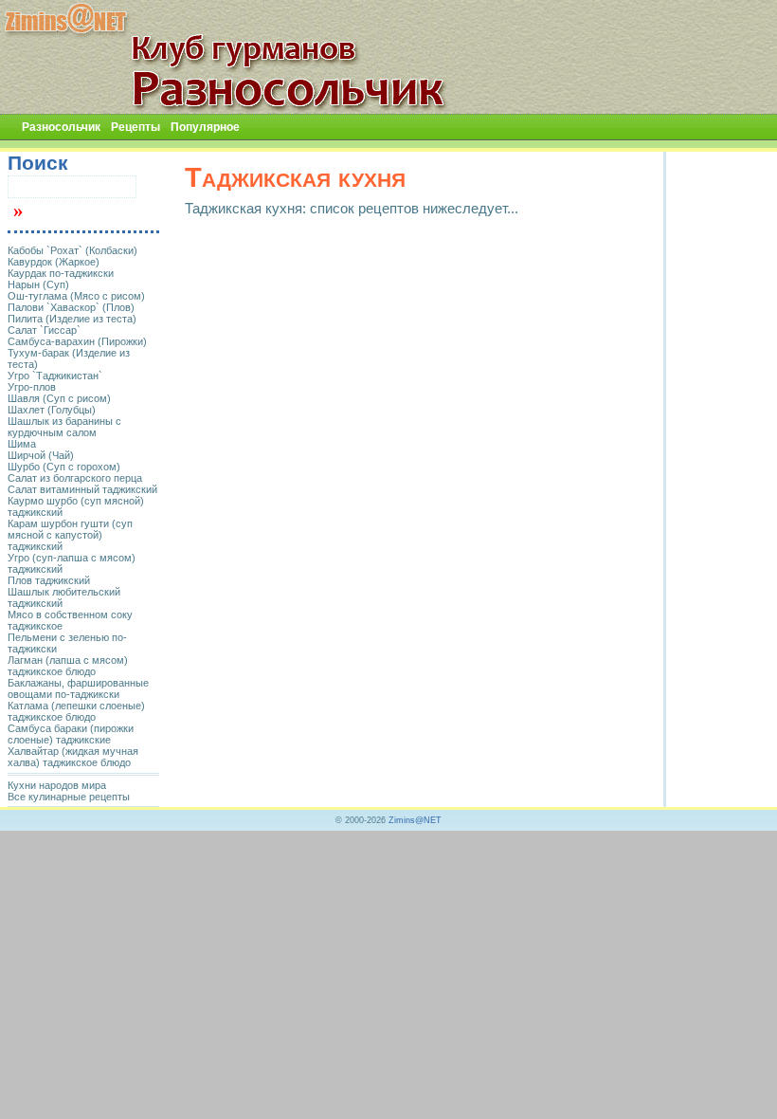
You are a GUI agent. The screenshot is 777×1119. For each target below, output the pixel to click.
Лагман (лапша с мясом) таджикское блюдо (68, 665)
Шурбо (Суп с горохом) (64, 466)
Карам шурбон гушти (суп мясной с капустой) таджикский (70, 535)
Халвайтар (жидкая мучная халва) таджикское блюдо (73, 756)
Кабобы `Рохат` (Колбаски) (72, 250)
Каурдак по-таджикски (61, 273)
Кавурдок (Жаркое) (53, 261)
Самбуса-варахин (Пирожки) (77, 341)
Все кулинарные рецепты (69, 796)
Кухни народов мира (57, 785)
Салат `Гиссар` (44, 330)
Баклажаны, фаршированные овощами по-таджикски (78, 688)
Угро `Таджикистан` (55, 375)
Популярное (205, 127)
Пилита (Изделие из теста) (72, 318)
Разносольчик (61, 127)
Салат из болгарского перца (75, 478)
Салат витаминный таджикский (82, 489)
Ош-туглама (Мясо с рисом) (76, 296)
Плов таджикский (49, 580)
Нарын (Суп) (38, 284)
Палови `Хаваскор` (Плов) (71, 307)
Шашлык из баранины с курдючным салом (64, 426)
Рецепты (135, 127)
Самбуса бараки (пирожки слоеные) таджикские (71, 734)
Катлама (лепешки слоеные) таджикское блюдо (76, 711)
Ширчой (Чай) (41, 455)
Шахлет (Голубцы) (52, 409)
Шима (22, 443)
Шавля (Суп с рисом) (59, 398)
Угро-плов (32, 387)
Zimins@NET (415, 820)
